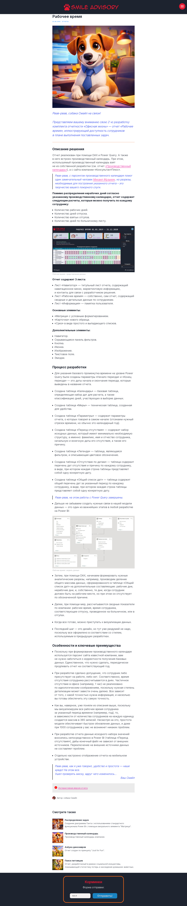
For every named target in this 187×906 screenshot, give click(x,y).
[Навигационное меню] (182, 6)
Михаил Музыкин (104, 179)
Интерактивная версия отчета (73, 788)
